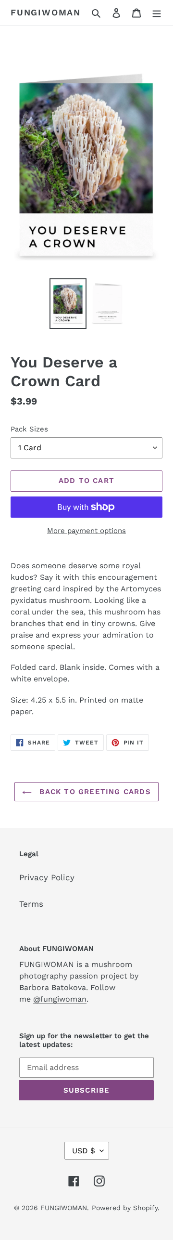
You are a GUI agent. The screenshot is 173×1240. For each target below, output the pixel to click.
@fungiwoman (59, 999)
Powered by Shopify (125, 1208)
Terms (31, 904)
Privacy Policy (46, 877)
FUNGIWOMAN (46, 12)
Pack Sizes (29, 429)
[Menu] (157, 12)
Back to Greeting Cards (94, 791)
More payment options (86, 530)
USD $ (83, 1150)
